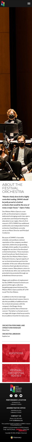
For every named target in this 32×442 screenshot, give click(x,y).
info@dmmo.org (17, 420)
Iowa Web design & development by (16, 437)
